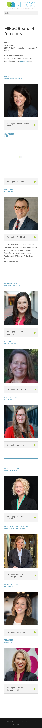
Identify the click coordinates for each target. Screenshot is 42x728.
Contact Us (23, 61)
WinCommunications (24, 725)
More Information (11, 262)
